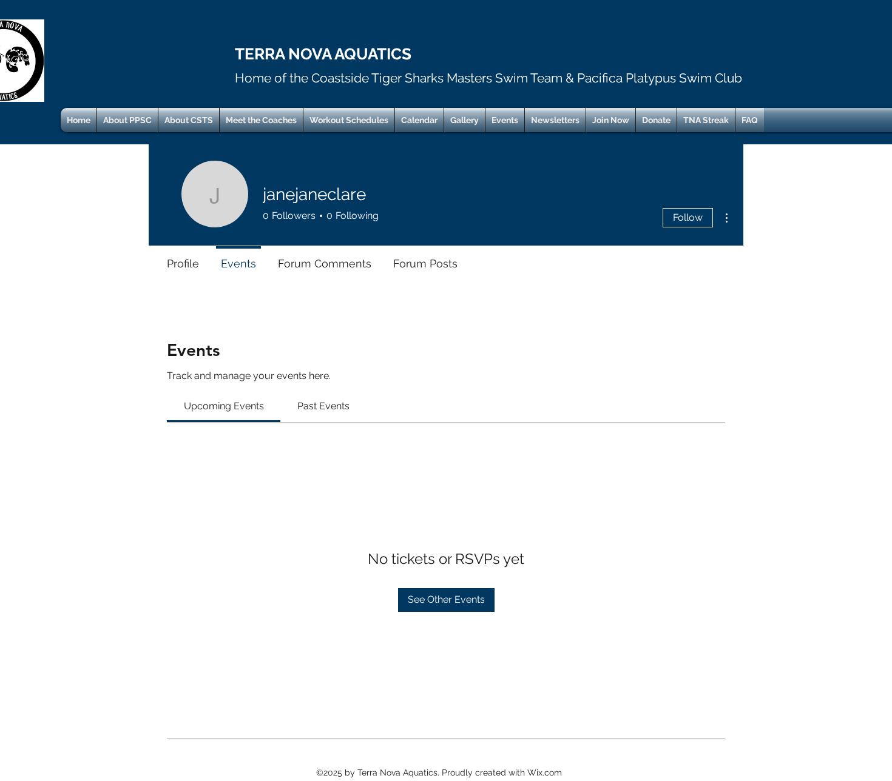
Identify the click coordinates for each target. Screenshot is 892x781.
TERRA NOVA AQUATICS (323, 54)
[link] (224, 406)
